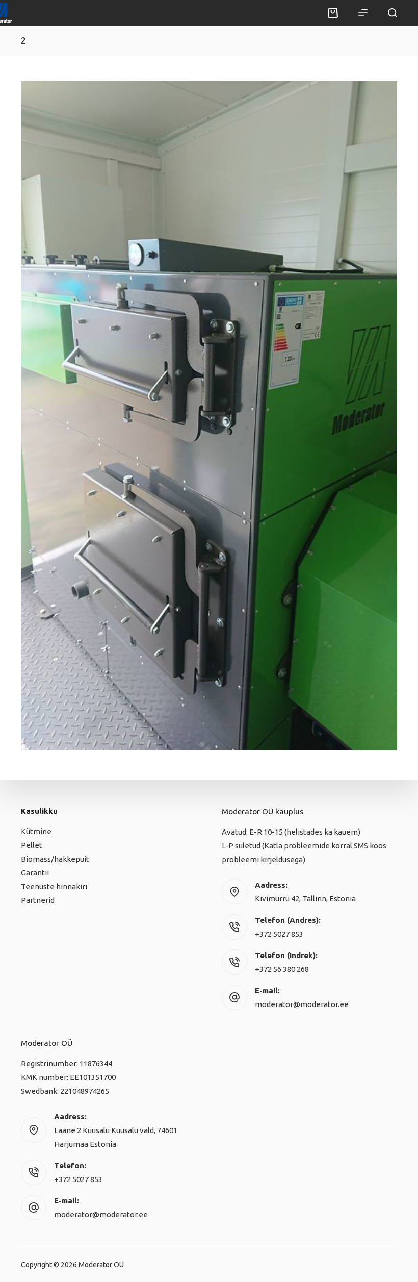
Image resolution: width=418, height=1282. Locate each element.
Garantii (35, 872)
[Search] (392, 12)
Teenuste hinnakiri (54, 886)
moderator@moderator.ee (302, 1004)
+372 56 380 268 (282, 969)
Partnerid (38, 900)
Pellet (31, 845)
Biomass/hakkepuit (55, 858)
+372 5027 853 (279, 933)
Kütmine (36, 831)
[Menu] (363, 12)
